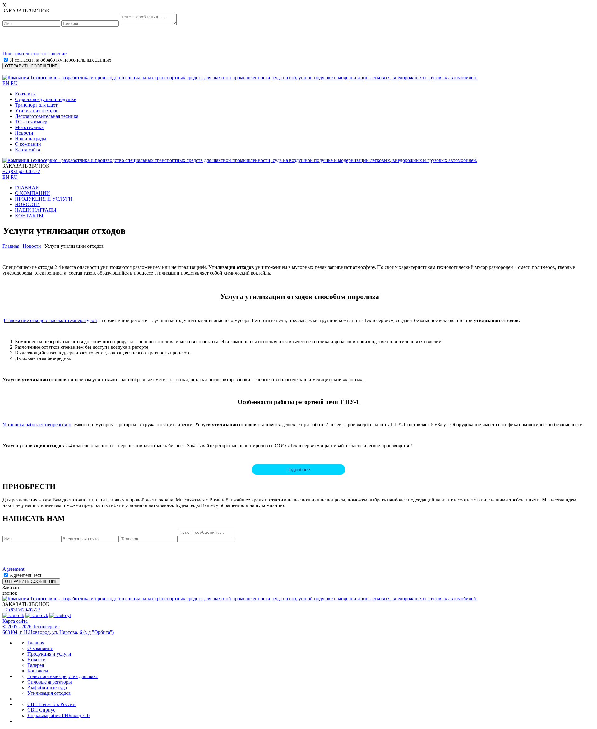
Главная (10, 246)
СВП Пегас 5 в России (51, 704)
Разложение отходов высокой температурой (50, 320)
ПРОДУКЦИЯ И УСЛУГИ (43, 198)
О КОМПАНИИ (32, 193)
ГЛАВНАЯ (27, 187)
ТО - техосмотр (31, 121)
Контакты (25, 93)
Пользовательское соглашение (34, 53)
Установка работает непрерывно (36, 424)
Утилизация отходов (36, 110)
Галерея (35, 665)
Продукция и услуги (49, 654)
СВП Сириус (41, 710)
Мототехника (29, 127)
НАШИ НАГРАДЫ (35, 210)
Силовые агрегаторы (49, 682)
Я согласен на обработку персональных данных (60, 59)
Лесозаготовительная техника (46, 116)
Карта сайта (27, 149)
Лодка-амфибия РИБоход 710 (58, 715)
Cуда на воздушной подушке (45, 99)
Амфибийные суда (47, 687)
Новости (24, 133)
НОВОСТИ (27, 204)
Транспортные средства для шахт (62, 676)
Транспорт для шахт (36, 105)
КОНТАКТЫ (29, 215)
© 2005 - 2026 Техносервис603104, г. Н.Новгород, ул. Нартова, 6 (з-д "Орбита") (58, 629)
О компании (28, 144)
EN (5, 83)
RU (14, 83)
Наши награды (30, 138)
